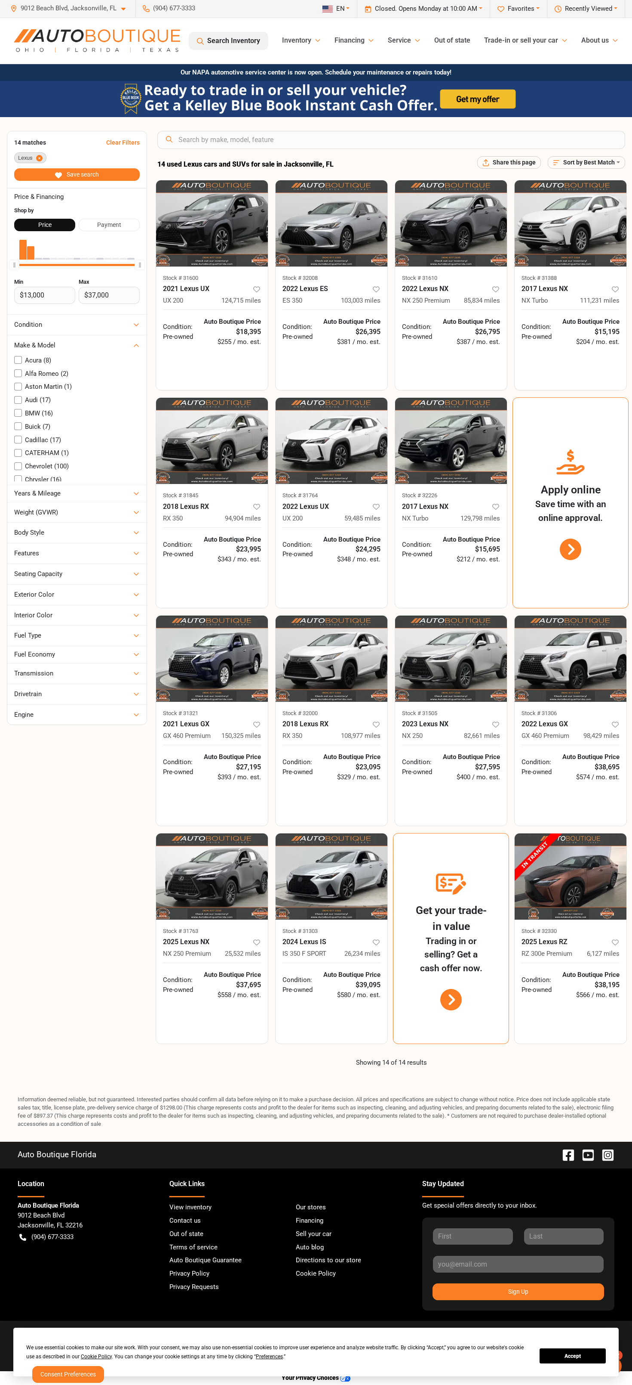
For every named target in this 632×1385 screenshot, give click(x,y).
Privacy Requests (194, 1287)
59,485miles (362, 518)
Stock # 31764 (300, 495)
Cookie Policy (316, 1273)
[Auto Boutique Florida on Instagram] (604, 1154)
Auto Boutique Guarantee (205, 1260)
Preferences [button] (269, 1357)
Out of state (452, 40)
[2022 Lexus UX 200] (331, 441)
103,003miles (360, 300)
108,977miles (360, 736)
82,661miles (482, 736)
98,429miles (601, 736)
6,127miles (603, 953)
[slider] (14, 265)
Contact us (185, 1220)
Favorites (521, 8)
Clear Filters (123, 142)
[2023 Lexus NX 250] (451, 659)
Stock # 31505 (419, 713)
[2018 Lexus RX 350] (212, 441)
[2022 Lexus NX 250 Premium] (451, 223)
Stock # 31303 (300, 931)
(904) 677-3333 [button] (174, 8)
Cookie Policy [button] (96, 1357)
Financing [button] (349, 40)
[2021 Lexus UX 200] (212, 223)
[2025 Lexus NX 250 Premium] (212, 876)
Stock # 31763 (180, 931)
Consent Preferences (68, 1374)
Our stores (311, 1207)
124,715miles (241, 300)
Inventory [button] (296, 40)
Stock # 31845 (180, 495)
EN (340, 8)
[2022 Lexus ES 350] (331, 223)
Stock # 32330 (539, 931)
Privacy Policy (189, 1273)
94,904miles (243, 518)
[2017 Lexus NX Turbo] (570, 223)
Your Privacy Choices (311, 1378)
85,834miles (482, 300)
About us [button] (595, 40)
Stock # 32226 (419, 495)
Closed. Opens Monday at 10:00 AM (426, 8)
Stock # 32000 (300, 713)
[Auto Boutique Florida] (97, 41)
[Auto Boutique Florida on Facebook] (565, 1154)
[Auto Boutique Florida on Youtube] (585, 1154)
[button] (71, 8)
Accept (573, 1356)
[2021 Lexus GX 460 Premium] (212, 659)
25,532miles (243, 953)
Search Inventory (233, 41)
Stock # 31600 (180, 278)
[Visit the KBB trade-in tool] (316, 98)
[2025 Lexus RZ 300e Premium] (570, 876)
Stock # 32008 (300, 278)
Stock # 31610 (419, 278)
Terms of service (193, 1247)
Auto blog (310, 1247)
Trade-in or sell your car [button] (521, 40)
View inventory (190, 1207)
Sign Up (518, 1291)
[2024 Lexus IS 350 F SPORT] (331, 876)
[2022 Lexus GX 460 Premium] (570, 659)
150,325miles (241, 736)
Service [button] (399, 40)
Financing (309, 1220)
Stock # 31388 (539, 278)
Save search (82, 174)
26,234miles (362, 953)
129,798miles (480, 518)
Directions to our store (328, 1260)
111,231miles (600, 300)
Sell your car (313, 1234)
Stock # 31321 (180, 713)
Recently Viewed (588, 8)
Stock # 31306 (539, 713)
